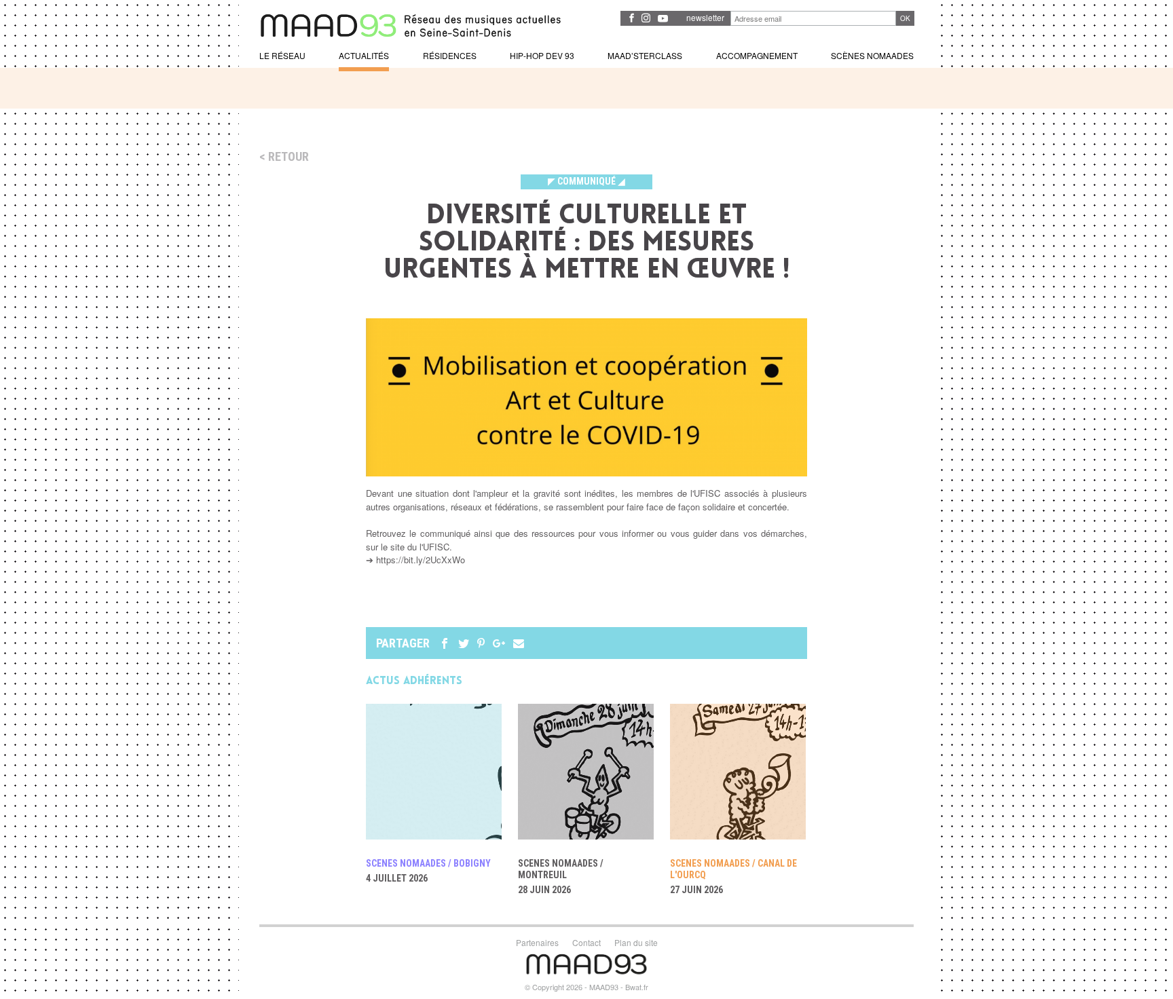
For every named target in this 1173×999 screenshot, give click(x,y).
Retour (288, 156)
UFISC (707, 493)
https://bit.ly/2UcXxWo (420, 559)
